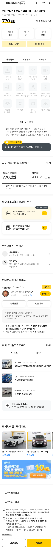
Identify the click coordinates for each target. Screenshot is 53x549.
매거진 (39, 353)
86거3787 (15, 3)
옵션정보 (10, 59)
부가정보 (42, 59)
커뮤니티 (14, 353)
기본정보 (26, 59)
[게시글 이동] (26, 364)
